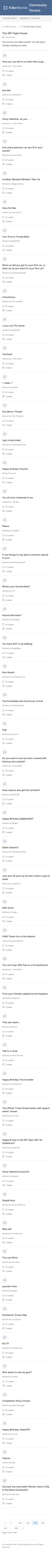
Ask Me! (6, 90)
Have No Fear (9, 208)
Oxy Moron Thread (12, 411)
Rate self (6, 1229)
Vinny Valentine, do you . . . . (17, 119)
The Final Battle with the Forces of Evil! (22, 701)
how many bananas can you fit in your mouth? (22, 149)
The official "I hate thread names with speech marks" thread (26, 1110)
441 (5, 1528)
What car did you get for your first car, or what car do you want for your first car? (23, 267)
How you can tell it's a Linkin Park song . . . (24, 61)
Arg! (4, 729)
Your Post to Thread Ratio (15, 236)
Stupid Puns (8, 1200)
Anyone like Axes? (11, 615)
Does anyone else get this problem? (21, 790)
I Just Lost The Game (13, 325)
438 (27, 1523)
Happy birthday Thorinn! (15, 469)
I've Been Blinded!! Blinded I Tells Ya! (21, 179)
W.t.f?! (5, 1343)
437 (20, 1523)
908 (16, 1528)
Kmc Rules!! (8, 672)
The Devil (7, 354)
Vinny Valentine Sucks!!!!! (15, 1171)
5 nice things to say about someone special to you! (25, 556)
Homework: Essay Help (14, 1315)
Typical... (7, 1458)
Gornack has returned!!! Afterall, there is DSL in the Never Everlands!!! (26, 1488)
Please (5, 526)
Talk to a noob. (10, 1051)
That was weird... (11, 1022)
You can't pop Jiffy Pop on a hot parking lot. (25, 965)
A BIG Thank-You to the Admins (18, 936)
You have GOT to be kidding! (17, 643)
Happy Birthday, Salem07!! (16, 1429)
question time (9, 1286)
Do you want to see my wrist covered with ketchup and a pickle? (24, 760)
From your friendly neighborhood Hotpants (25, 993)
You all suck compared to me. (17, 497)
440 (43, 1523)
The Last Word (10, 1257)
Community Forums (28, 7)
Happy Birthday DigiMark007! (17, 818)
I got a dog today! (11, 440)
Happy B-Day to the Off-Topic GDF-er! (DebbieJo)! (22, 1141)
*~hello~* (7, 383)
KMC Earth (8, 907)
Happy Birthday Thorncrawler (17, 1079)
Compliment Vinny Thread (16, 1400)
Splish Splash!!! (10, 847)
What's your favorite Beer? (16, 586)
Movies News (10, 18)
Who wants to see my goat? (17, 1372)
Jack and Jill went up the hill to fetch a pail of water (26, 877)
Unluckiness (8, 297)
